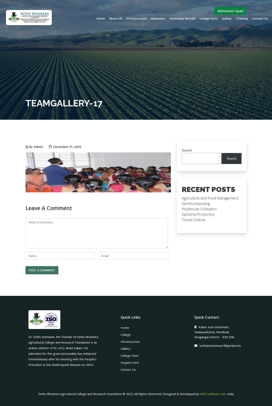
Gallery (227, 18)
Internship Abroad (182, 18)
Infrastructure (136, 18)
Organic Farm (130, 363)
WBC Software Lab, (213, 394)
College (126, 335)
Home (101, 18)
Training (242, 18)
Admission (158, 18)
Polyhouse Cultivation (199, 208)
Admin (38, 147)
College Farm (208, 18)
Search (187, 150)
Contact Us (260, 18)
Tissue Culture (193, 219)
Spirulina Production (198, 214)
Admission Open (230, 11)
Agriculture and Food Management (210, 198)
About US (115, 18)
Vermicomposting (196, 203)
